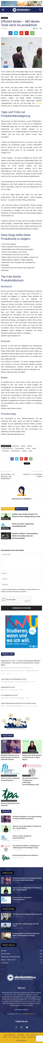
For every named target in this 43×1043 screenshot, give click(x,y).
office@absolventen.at (28, 1014)
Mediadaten (20, 1035)
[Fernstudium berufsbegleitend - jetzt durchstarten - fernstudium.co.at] (21, 631)
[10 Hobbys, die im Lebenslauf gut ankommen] (6, 916)
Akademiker (15, 446)
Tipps (30, 451)
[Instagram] (22, 1027)
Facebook (38, 103)
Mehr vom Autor (21, 509)
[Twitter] (27, 1027)
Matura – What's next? (8, 960)
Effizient (29, 446)
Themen (23, 1037)
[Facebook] (16, 1027)
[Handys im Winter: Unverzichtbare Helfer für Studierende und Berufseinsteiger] (6, 535)
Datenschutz (34, 1035)
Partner (5, 1037)
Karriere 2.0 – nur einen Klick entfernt (33, 475)
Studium (24, 451)
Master (34, 448)
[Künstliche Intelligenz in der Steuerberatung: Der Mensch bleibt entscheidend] (11, 746)
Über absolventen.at (10, 1035)
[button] (40, 10)
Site (10, 1037)
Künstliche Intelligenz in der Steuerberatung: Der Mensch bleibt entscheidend (10, 757)
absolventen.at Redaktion (21, 499)
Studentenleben (15, 451)
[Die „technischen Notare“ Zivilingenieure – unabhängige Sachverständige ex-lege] (32, 769)
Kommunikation (19, 448)
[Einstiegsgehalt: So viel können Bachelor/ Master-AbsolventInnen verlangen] (6, 936)
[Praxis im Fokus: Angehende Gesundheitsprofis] (6, 526)
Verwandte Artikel (8, 509)
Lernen (28, 448)
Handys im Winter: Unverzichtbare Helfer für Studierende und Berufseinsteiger (25, 535)
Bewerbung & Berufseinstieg (5, 518)
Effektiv (23, 446)
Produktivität (5, 451)
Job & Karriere (5, 752)
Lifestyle (3, 951)
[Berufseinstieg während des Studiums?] (11, 795)
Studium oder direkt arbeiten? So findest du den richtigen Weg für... (32, 757)
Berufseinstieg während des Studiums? (25, 855)
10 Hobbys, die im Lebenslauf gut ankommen (27, 914)
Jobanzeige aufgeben (21, 1010)
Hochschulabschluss (7, 448)
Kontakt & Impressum (34, 1037)
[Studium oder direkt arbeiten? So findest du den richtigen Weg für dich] (6, 516)
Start (2, 15)
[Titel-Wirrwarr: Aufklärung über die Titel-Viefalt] (6, 926)
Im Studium (9, 15)
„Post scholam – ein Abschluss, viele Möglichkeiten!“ (7, 476)
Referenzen (16, 1037)
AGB (27, 1035)
